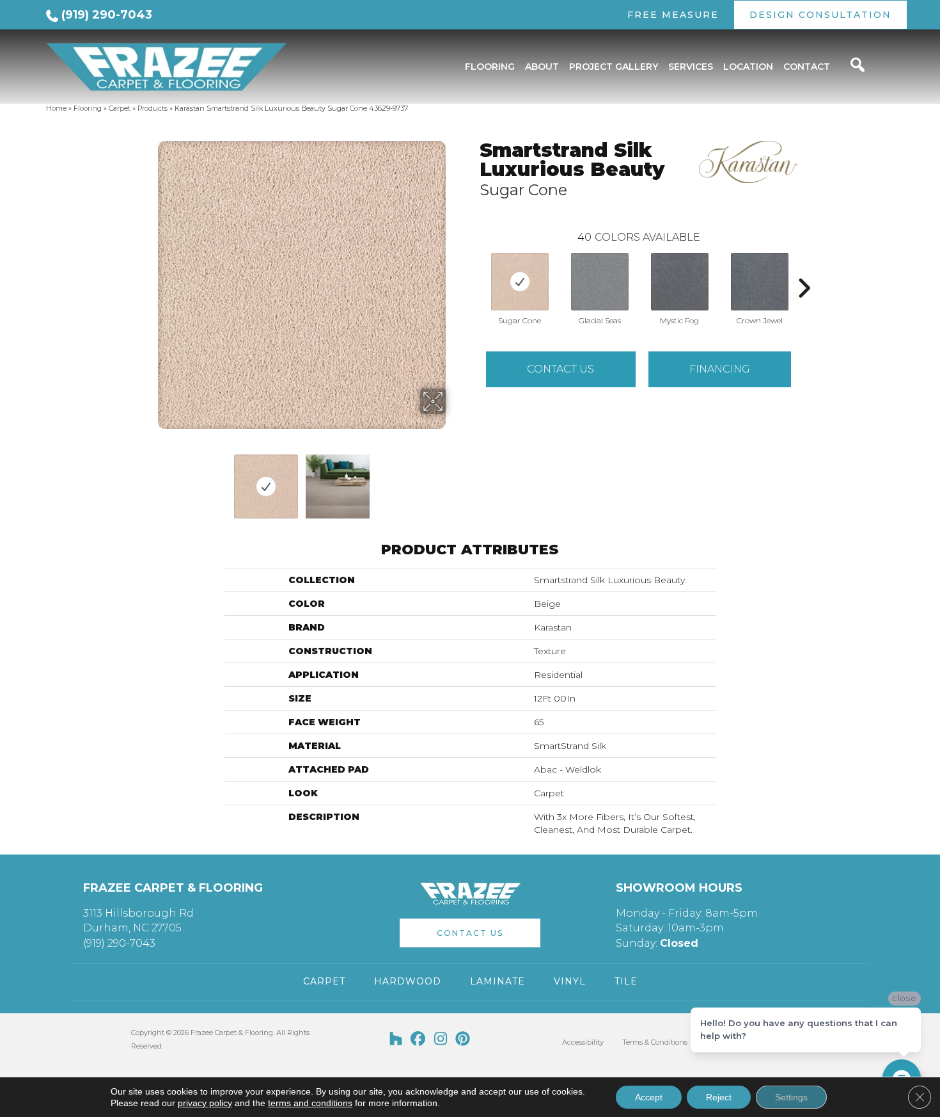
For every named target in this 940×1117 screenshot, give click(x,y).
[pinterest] (463, 1039)
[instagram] (441, 1039)
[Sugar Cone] (520, 282)
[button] (470, 933)
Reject (719, 1097)
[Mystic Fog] (680, 282)
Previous (149, 480)
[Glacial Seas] (600, 282)
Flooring (88, 108)
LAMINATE (497, 981)
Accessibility (583, 1042)
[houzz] (396, 1039)
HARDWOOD (407, 981)
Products (152, 108)
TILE (626, 981)
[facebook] (418, 1039)
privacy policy (205, 1103)
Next (454, 480)
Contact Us (560, 369)
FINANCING (719, 369)
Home (56, 108)
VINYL (570, 981)
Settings (791, 1097)
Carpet (119, 108)
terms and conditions (310, 1103)
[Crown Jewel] (760, 282)
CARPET (324, 981)
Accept (648, 1097)
